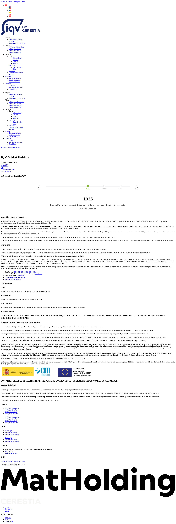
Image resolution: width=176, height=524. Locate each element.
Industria (12, 71)
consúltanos (38, 274)
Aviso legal (8, 431)
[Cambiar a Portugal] (10, 9)
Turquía (15, 63)
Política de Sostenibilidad (13, 279)
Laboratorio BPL (14, 82)
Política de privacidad (12, 434)
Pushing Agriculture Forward (10, 147)
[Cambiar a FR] (10, 11)
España (15, 60)
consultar (21, 276)
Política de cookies (11, 432)
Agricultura (12, 65)
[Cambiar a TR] (10, 14)
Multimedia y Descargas (17, 43)
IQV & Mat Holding (15, 39)
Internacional (17, 58)
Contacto (8, 84)
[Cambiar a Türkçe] (10, 16)
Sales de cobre (17, 67)
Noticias (11, 41)
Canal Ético (12, 89)
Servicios (8, 76)
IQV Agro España (15, 49)
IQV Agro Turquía (15, 52)
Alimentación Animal (16, 73)
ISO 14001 (24, 272)
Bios (14, 69)
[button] (6, 5)
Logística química (14, 80)
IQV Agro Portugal (15, 50)
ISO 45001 (32, 272)
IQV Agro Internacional (16, 47)
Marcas (11, 74)
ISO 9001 (17, 272)
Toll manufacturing (15, 78)
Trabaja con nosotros (15, 87)
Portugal (15, 62)
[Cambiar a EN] (10, 7)
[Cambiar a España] (10, 12)
